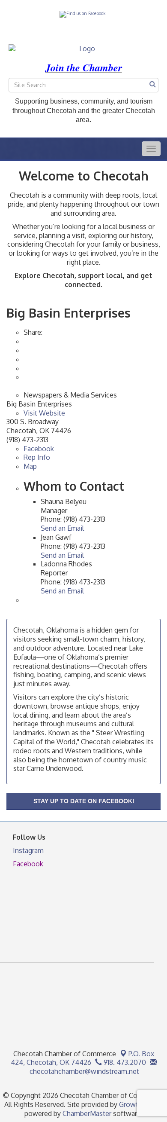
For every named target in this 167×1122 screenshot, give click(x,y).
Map (30, 466)
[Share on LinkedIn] (24, 377)
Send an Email (62, 528)
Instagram (28, 850)
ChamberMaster (87, 1113)
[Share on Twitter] (24, 368)
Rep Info (37, 457)
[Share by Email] (24, 350)
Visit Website (44, 413)
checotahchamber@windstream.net (83, 1071)
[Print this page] (24, 341)
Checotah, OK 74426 (82, 1058)
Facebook (39, 448)
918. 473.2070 (124, 1062)
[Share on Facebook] (24, 359)
